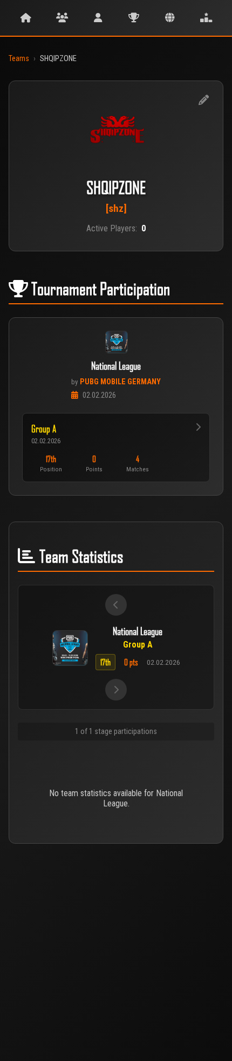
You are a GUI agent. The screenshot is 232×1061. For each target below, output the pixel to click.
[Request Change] (203, 100)
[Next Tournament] (116, 689)
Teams (19, 58)
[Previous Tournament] (116, 605)
